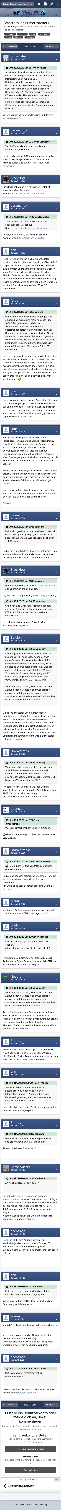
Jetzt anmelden (31, 1470)
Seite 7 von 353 (30, 47)
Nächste (49, 46)
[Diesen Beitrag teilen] (56, 59)
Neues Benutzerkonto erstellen (30, 1449)
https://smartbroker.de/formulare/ (27, 193)
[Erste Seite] (4, 46)
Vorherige (12, 46)
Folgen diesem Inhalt (28, 1480)
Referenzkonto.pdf (27, 1392)
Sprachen (18, 1504)
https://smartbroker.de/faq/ (31, 238)
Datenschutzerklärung (37, 1504)
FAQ (5, 958)
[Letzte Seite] (57, 46)
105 (56, 1480)
